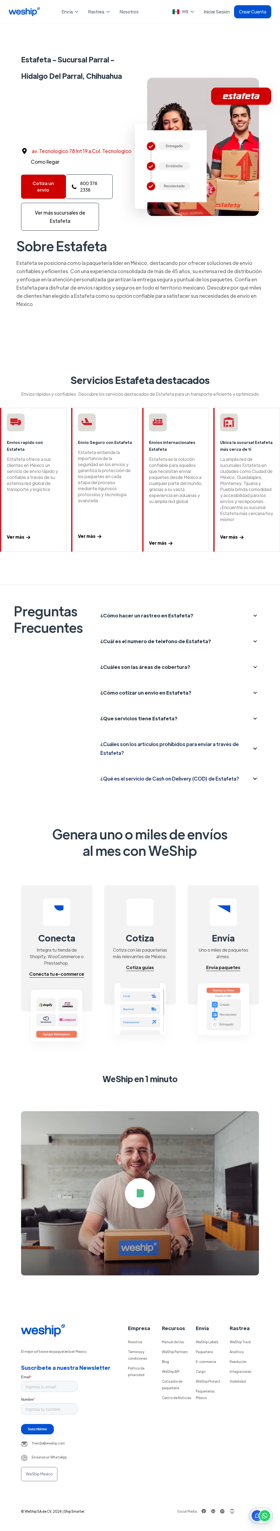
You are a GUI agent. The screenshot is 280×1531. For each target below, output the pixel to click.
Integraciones (240, 1371)
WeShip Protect (208, 1381)
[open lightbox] (140, 1193)
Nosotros (129, 12)
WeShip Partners (175, 1352)
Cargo (200, 1371)
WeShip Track (240, 1342)
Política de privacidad (136, 1371)
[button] (70, 12)
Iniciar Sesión (217, 12)
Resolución (238, 1361)
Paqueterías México (205, 1394)
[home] (24, 11)
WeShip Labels (207, 1342)
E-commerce (206, 1361)
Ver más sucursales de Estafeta (60, 216)
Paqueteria (204, 1352)
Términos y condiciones (137, 1355)
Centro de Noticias (176, 1398)
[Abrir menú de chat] (260, 1515)
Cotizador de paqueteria (172, 1384)
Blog (165, 1361)
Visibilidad (238, 1381)
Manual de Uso (173, 1342)
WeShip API (170, 1371)
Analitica (237, 1352)
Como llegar (45, 161)
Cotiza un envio (43, 186)
